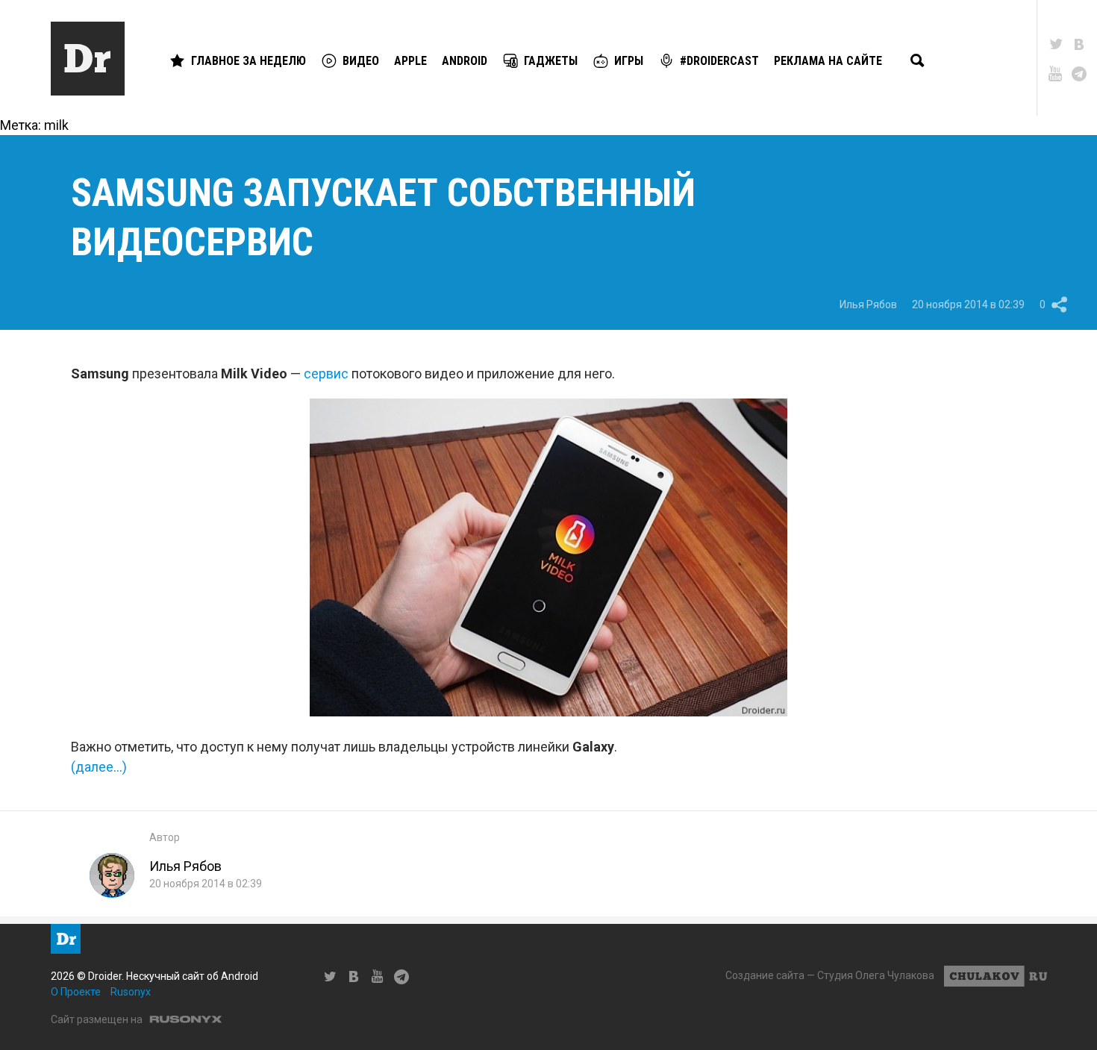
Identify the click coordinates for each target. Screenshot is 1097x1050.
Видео (361, 61)
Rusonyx (130, 992)
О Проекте (76, 992)
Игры (628, 61)
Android (464, 61)
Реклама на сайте (828, 61)
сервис (326, 373)
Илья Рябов (868, 304)
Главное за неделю (248, 61)
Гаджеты (551, 61)
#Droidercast (719, 61)
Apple (410, 61)
